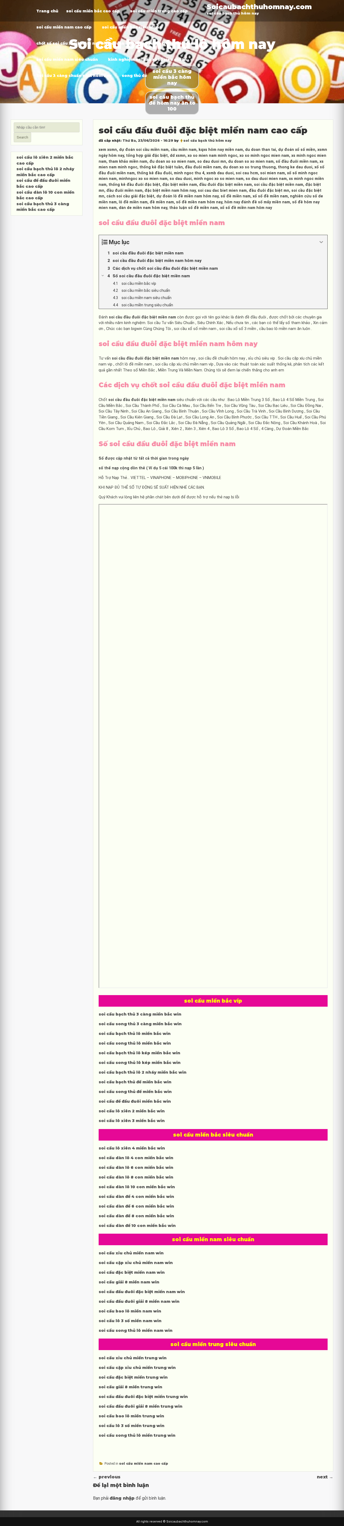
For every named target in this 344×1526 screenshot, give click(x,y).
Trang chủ (47, 11)
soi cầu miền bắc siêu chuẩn (132, 27)
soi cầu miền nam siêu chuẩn (67, 59)
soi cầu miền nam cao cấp (64, 27)
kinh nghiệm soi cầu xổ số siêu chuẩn (147, 59)
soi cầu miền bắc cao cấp (93, 11)
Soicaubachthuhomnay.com (259, 6)
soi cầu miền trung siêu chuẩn (166, 43)
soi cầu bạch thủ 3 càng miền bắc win (140, 1014)
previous (106, 1476)
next (325, 1476)
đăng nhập (122, 1498)
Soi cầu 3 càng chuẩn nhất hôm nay (74, 75)
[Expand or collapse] (321, 242)
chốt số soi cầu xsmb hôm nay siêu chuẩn (80, 43)
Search (22, 137)
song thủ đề (134, 75)
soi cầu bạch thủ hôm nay (207, 141)
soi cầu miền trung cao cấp (159, 11)
